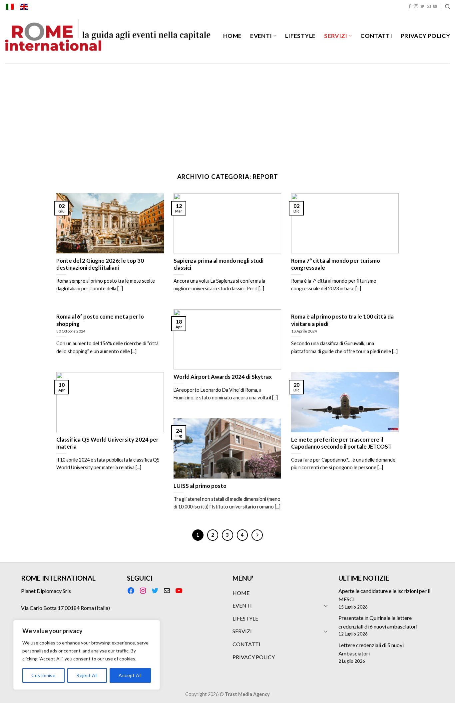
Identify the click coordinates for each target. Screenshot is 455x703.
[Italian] (10, 6)
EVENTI (261, 35)
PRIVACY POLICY (425, 35)
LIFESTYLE (300, 35)
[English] (24, 6)
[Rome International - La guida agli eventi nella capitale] (108, 38)
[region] (86, 655)
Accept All (130, 675)
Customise (43, 675)
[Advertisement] (227, 113)
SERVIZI (335, 35)
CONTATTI (376, 35)
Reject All (87, 675)
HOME (232, 35)
